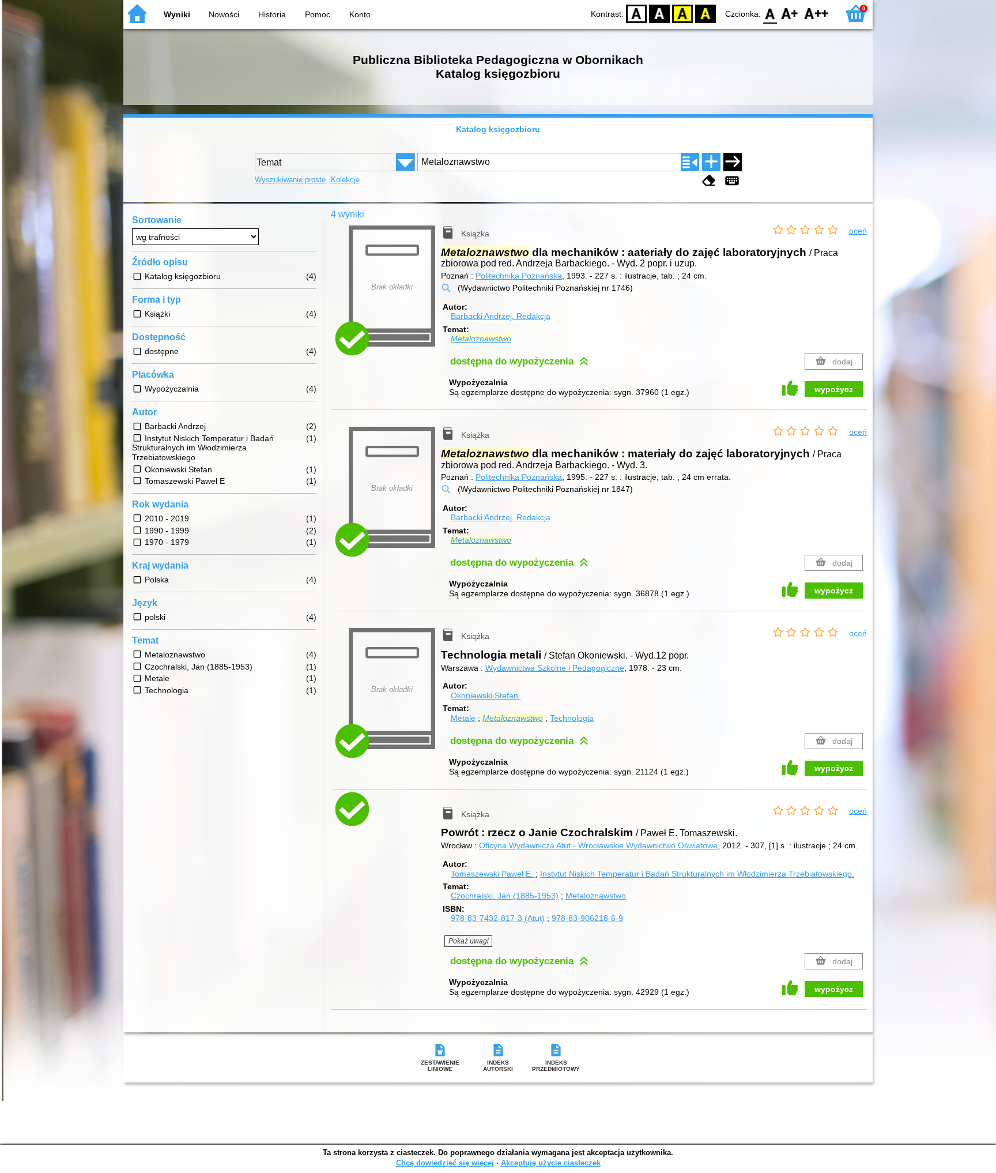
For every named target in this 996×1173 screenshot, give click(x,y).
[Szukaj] (732, 162)
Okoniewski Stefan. (485, 695)
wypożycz (833, 389)
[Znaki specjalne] (732, 181)
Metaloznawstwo (595, 895)
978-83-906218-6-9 (587, 918)
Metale (463, 718)
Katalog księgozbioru (498, 129)
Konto (360, 14)
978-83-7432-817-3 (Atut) (498, 918)
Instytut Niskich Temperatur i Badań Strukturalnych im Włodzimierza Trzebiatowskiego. (697, 873)
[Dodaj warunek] (711, 162)
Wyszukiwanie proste (290, 179)
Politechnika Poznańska (519, 275)
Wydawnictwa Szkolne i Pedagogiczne (554, 667)
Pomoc (317, 14)
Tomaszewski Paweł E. (493, 873)
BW (659, 13)
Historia (272, 14)
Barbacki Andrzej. (500, 316)
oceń (858, 230)
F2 (816, 13)
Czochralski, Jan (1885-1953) (505, 895)
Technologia (572, 718)
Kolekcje (345, 179)
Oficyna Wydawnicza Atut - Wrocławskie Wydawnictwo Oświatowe (598, 845)
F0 (770, 13)
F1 (789, 13)
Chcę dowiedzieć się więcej (445, 1163)
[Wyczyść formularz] (709, 181)
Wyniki (177, 14)
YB (682, 13)
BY (705, 13)
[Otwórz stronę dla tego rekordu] (395, 819)
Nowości (224, 14)
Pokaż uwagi (468, 941)
